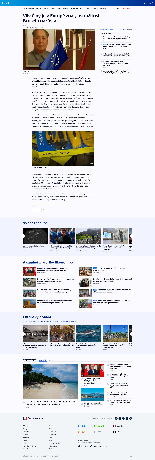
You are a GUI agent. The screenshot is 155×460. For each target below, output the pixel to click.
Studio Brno (52, 432)
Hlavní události (29, 8)
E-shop (25, 443)
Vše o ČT (25, 449)
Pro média (52, 426)
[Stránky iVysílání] (118, 426)
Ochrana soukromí (45, 456)
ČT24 (24, 26)
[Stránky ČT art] (97, 432)
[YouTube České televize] (123, 418)
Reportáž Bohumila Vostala (39, 167)
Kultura (95, 8)
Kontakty (52, 449)
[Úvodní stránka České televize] (33, 418)
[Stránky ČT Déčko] (81, 432)
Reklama (51, 429)
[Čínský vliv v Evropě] (59, 49)
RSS (131, 456)
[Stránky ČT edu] (116, 432)
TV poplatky (26, 432)
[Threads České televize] (130, 418)
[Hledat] (144, 3)
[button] (63, 148)
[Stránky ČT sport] (99, 426)
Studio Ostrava (53, 434)
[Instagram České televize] (116, 418)
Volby (46, 8)
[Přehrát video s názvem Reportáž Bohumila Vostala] (63, 148)
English (36, 456)
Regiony (65, 8)
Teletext (25, 434)
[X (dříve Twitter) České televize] (127, 418)
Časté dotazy (53, 446)
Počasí (82, 8)
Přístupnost (55, 456)
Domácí (52, 8)
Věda (88, 8)
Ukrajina (39, 8)
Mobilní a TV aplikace (29, 446)
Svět (59, 8)
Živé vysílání (26, 429)
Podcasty (103, 8)
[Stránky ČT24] (81, 426)
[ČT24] (5, 3)
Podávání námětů (54, 443)
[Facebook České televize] (119, 418)
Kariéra (51, 440)
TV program (26, 426)
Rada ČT (51, 437)
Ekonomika (74, 8)
